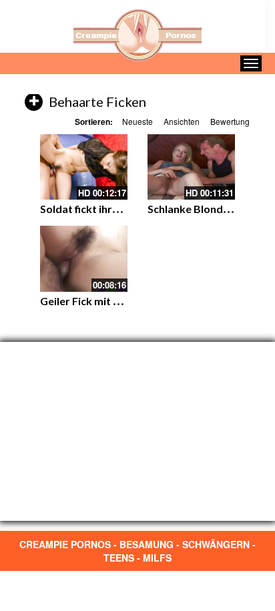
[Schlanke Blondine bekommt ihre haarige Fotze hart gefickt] (191, 167)
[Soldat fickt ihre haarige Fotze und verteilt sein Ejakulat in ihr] (83, 167)
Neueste (137, 121)
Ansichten (182, 121)
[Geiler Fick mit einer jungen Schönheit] (83, 258)
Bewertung (230, 121)
